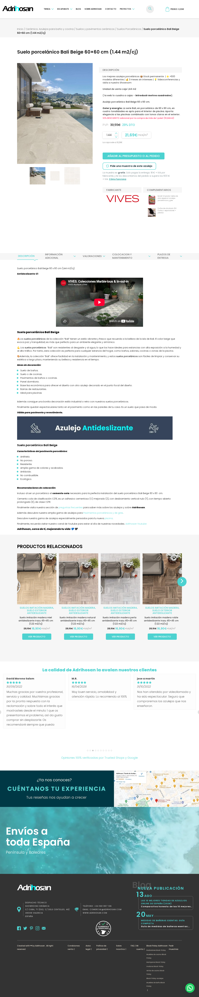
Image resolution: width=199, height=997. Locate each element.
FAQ (132, 945)
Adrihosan (40, 945)
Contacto (110, 9)
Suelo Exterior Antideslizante (37, 612)
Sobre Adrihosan (93, 9)
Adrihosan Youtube (136, 523)
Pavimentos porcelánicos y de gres (103, 512)
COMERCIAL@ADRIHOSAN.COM (106, 909)
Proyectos (125, 9)
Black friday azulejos (154, 978)
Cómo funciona (117, 179)
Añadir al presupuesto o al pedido (133, 156)
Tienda (47, 9)
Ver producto (36, 636)
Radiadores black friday (156, 950)
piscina (109, 518)
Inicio (20, 29)
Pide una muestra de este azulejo (131, 166)
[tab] (26, 256)
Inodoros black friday (154, 966)
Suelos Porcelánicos (129, 29)
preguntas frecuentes (71, 507)
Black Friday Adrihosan (157, 945)
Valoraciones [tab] (92, 256)
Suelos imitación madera (36, 608)
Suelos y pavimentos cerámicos (95, 29)
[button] (190, 988)
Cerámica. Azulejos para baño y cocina (50, 29)
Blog (78, 9)
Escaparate (63, 9)
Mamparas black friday (155, 962)
